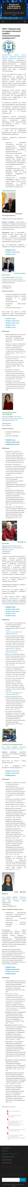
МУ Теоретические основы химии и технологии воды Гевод (16, 1130)
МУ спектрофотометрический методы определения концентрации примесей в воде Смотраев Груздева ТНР (15, 1123)
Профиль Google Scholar (13, 252)
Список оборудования (14, 1111)
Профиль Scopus (11, 250)
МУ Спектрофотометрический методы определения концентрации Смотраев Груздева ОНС (16, 1137)
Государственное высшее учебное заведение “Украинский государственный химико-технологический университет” (14, 56)
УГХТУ (4, 128)
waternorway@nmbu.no (12, 1153)
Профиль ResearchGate (12, 444)
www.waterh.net (13, 598)
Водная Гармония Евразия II (14, 6)
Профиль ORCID (10, 254)
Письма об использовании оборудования (14, 1116)
